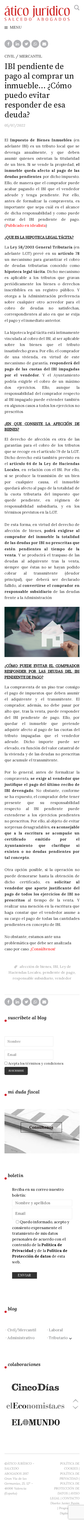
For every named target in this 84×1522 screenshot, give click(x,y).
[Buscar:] (76, 7)
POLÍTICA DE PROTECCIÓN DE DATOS (67, 1488)
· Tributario (58, 1337)
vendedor (63, 978)
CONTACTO (71, 1498)
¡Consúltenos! (42, 949)
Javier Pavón (71, 1503)
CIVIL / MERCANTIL (23, 56)
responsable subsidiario (33, 978)
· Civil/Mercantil (21, 1329)
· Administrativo (20, 1337)
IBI (55, 966)
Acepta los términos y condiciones (35, 1063)
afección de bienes (35, 966)
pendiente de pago (59, 972)
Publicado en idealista (26, 225)
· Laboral (55, 1329)
